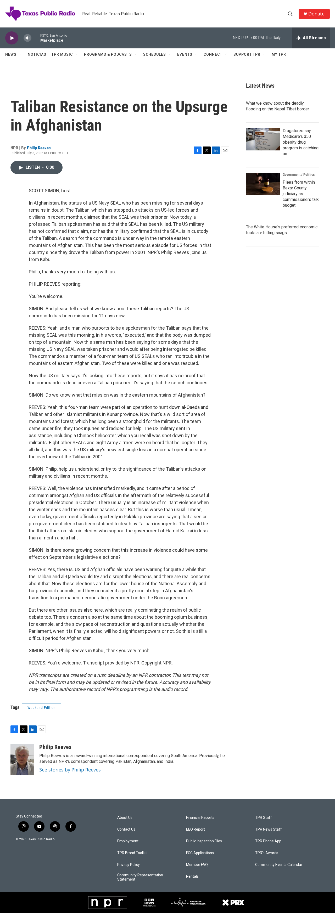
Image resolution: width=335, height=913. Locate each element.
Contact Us (126, 829)
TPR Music (62, 54)
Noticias (37, 54)
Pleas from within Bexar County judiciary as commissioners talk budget (301, 194)
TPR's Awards (266, 853)
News (10, 54)
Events (184, 54)
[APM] (188, 902)
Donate (316, 13)
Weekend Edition (41, 708)
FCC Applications (200, 853)
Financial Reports (200, 818)
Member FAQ (197, 865)
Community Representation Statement (140, 877)
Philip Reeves (39, 147)
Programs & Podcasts (108, 54)
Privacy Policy (128, 865)
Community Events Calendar (278, 865)
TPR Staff (263, 818)
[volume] (27, 38)
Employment (127, 841)
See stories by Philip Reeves (70, 770)
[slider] (36, 38)
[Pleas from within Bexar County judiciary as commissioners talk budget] (263, 184)
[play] (12, 38)
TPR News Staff (268, 829)
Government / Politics (299, 174)
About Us (124, 818)
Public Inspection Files (204, 841)
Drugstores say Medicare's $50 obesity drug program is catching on (301, 142)
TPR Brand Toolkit (132, 853)
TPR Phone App (268, 841)
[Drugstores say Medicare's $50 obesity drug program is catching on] (263, 139)
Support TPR (246, 54)
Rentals (192, 876)
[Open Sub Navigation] (20, 54)
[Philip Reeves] (22, 759)
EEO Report (195, 829)
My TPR (279, 54)
